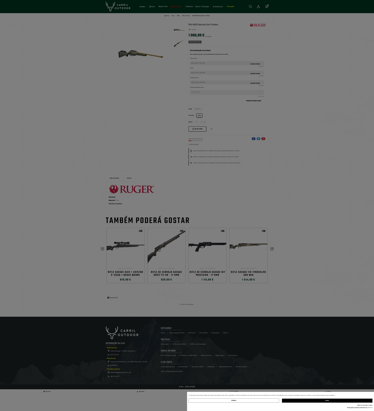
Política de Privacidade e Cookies (364, 405)
